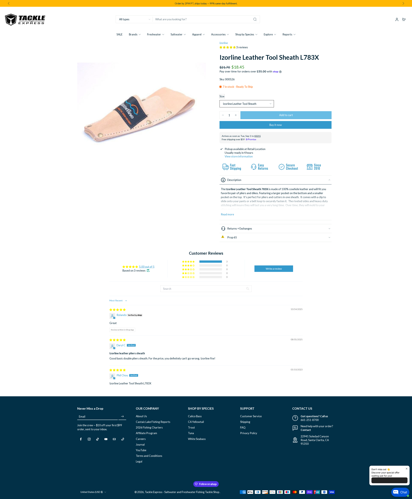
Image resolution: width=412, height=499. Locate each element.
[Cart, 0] (403, 19)
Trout (191, 427)
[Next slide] (403, 3)
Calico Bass (195, 416)
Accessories (218, 34)
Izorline (224, 43)
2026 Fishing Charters (149, 427)
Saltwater (177, 34)
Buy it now (275, 125)
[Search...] (255, 19)
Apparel (196, 34)
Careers (141, 438)
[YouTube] (105, 439)
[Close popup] (406, 469)
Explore (268, 34)
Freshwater (154, 34)
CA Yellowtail (196, 422)
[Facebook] (80, 439)
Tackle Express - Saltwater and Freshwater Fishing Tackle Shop (182, 492)
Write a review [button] (274, 268)
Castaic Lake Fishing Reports (153, 422)
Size (222, 96)
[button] (228, 47)
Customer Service (251, 416)
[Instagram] (89, 439)
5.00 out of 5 (146, 266)
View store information (239, 156)
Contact (306, 430)
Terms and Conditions (149, 455)
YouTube (141, 450)
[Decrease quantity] (223, 115)
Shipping (245, 422)
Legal (139, 461)
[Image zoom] (141, 105)
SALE (119, 34)
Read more (227, 214)
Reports (287, 34)
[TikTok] (97, 439)
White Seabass (197, 438)
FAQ (242, 427)
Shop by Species (244, 34)
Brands (133, 34)
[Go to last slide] (9, 3)
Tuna (191, 433)
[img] (117, 309)
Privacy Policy (248, 433)
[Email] (114, 439)
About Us (141, 416)
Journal (140, 444)
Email (82, 416)
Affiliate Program (146, 433)
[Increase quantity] (236, 115)
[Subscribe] (122, 416)
